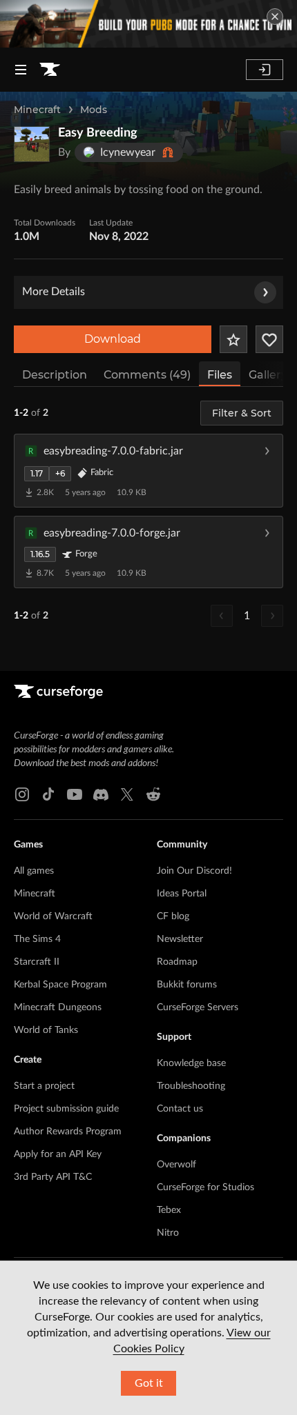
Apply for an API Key (58, 1154)
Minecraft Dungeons (58, 1007)
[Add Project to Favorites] (233, 339)
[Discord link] (101, 794)
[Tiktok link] (48, 794)
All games (34, 871)
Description (54, 374)
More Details (53, 291)
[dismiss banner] (275, 16)
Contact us (180, 1109)
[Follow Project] (269, 339)
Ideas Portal (182, 894)
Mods (93, 109)
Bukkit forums (187, 985)
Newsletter (180, 939)
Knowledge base (191, 1063)
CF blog (173, 916)
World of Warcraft (53, 916)
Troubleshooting (191, 1086)
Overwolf (176, 1165)
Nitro (168, 1233)
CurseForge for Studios (205, 1187)
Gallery (268, 374)
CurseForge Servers (197, 1007)
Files (219, 374)
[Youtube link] (74, 794)
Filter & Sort (241, 413)
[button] (148, 470)
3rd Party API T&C (53, 1177)
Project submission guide (66, 1109)
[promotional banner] (148, 24)
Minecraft (37, 109)
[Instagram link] (22, 794)
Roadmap (177, 962)
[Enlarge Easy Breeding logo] (32, 144)
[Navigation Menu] (21, 70)
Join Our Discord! (194, 871)
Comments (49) (147, 374)
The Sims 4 (37, 939)
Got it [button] (149, 1383)
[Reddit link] (153, 794)
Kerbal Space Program (60, 985)
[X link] (127, 794)
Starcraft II (36, 962)
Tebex (169, 1210)
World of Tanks (46, 1030)
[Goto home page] (50, 70)
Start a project (44, 1086)
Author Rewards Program (68, 1131)
